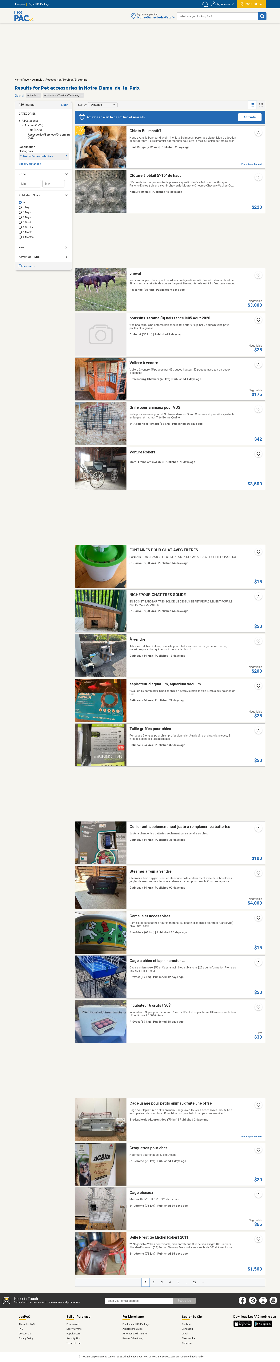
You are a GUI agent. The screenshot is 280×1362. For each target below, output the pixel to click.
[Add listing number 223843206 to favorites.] (258, 553)
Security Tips (73, 1338)
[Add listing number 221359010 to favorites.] (258, 830)
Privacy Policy (26, 1338)
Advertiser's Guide (132, 1328)
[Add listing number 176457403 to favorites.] (258, 919)
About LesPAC (26, 1324)
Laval (185, 1333)
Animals (37, 79)
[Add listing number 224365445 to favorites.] (258, 1196)
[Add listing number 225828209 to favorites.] (258, 366)
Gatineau (187, 1343)
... (186, 1282)
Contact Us (25, 1333)
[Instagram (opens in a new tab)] (263, 1303)
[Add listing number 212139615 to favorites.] (258, 687)
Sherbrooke (188, 1338)
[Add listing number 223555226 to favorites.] (258, 1240)
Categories (27, 113)
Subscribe (184, 1300)
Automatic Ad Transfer (134, 1333)
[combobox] (217, 16)
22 (194, 1282)
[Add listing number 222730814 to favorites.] (258, 874)
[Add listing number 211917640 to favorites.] (258, 732)
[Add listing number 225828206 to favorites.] (258, 1151)
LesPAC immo (74, 1328)
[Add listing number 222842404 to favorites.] (258, 410)
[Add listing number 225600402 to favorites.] (258, 964)
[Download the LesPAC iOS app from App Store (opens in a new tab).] (243, 1326)
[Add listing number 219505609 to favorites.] (258, 1106)
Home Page (22, 79)
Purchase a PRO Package (136, 1324)
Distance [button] (96, 104)
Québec (186, 1324)
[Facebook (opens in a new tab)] (242, 1303)
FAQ (21, 1328)
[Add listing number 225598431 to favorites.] (258, 276)
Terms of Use (73, 1343)
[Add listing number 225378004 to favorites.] (258, 642)
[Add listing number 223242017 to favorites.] (258, 455)
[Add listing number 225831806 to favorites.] (258, 134)
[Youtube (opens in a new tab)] (274, 1303)
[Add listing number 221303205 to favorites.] (258, 178)
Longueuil (187, 1328)
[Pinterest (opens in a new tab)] (253, 1303)
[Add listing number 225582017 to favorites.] (258, 321)
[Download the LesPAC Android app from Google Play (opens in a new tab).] (263, 1326)
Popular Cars (73, 1333)
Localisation (27, 147)
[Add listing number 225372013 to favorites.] (258, 1008)
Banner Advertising (132, 1338)
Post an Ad (72, 1324)
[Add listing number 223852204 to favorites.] (258, 598)
